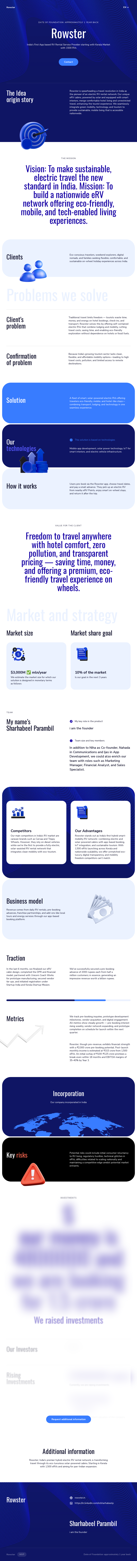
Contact (68, 62)
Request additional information (68, 1419)
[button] (126, 7)
